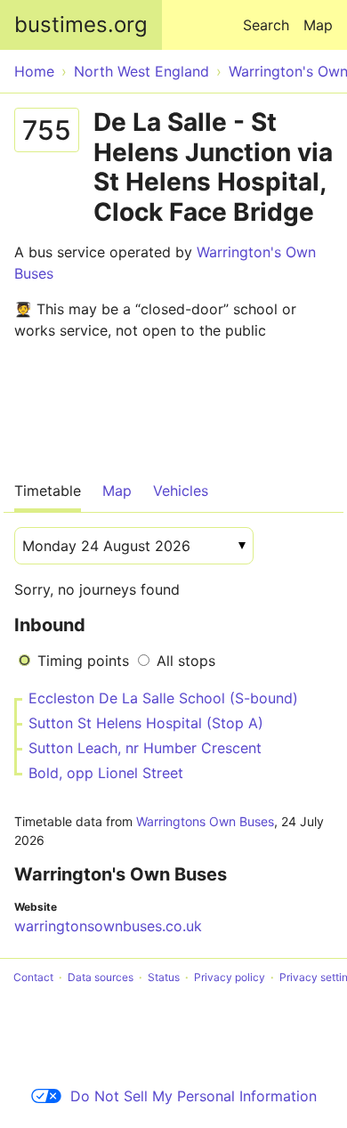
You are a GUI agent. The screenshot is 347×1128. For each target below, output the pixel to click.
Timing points (83, 660)
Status (164, 977)
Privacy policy (229, 977)
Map (318, 25)
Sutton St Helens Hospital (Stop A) (145, 723)
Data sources (100, 977)
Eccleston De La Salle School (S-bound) (163, 698)
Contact (33, 977)
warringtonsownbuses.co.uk (108, 926)
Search (266, 25)
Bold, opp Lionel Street (105, 773)
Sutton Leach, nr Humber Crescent (145, 748)
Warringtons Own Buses (205, 821)
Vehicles (180, 490)
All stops (186, 660)
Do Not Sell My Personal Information (193, 1096)
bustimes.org (81, 24)
